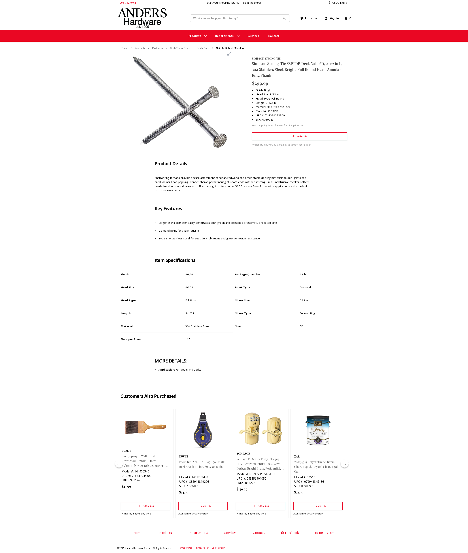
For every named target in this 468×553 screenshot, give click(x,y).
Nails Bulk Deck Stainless (230, 48)
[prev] (119, 463)
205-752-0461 (128, 2)
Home (124, 48)
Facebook (291, 532)
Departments (198, 532)
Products (140, 48)
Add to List (302, 136)
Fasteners (157, 48)
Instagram (326, 532)
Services (230, 532)
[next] (345, 463)
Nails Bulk (203, 48)
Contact (259, 532)
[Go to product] (145, 427)
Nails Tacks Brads (180, 48)
